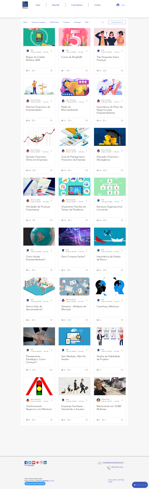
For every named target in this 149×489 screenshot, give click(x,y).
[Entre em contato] (25, 5)
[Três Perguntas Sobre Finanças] (110, 37)
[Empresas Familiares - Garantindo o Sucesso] (74, 386)
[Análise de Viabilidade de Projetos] (110, 336)
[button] (103, 22)
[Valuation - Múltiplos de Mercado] (74, 286)
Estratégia (77, 22)
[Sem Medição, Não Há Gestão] (74, 336)
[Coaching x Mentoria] (110, 286)
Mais (86, 22)
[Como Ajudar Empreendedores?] (39, 237)
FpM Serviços (54, 22)
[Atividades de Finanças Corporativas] (39, 187)
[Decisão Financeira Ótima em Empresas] (39, 137)
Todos (25, 22)
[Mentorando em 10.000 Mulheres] (110, 386)
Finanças (66, 22)
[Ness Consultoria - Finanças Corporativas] (41, 462)
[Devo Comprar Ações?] (74, 237)
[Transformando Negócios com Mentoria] (39, 386)
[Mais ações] (52, 51)
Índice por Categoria (38, 22)
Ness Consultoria (42, 481)
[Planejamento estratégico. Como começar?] (39, 336)
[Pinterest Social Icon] (37, 462)
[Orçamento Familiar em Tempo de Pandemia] (74, 187)
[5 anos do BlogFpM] (74, 37)
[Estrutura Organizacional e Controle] (110, 187)
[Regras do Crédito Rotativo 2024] (39, 37)
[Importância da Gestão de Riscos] (110, 237)
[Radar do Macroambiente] (74, 87)
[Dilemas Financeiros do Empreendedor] (39, 87)
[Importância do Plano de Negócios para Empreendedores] (110, 87)
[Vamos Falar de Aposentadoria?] (39, 286)
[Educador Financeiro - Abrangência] (110, 137)
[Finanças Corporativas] (26, 462)
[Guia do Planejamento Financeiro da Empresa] (74, 137)
